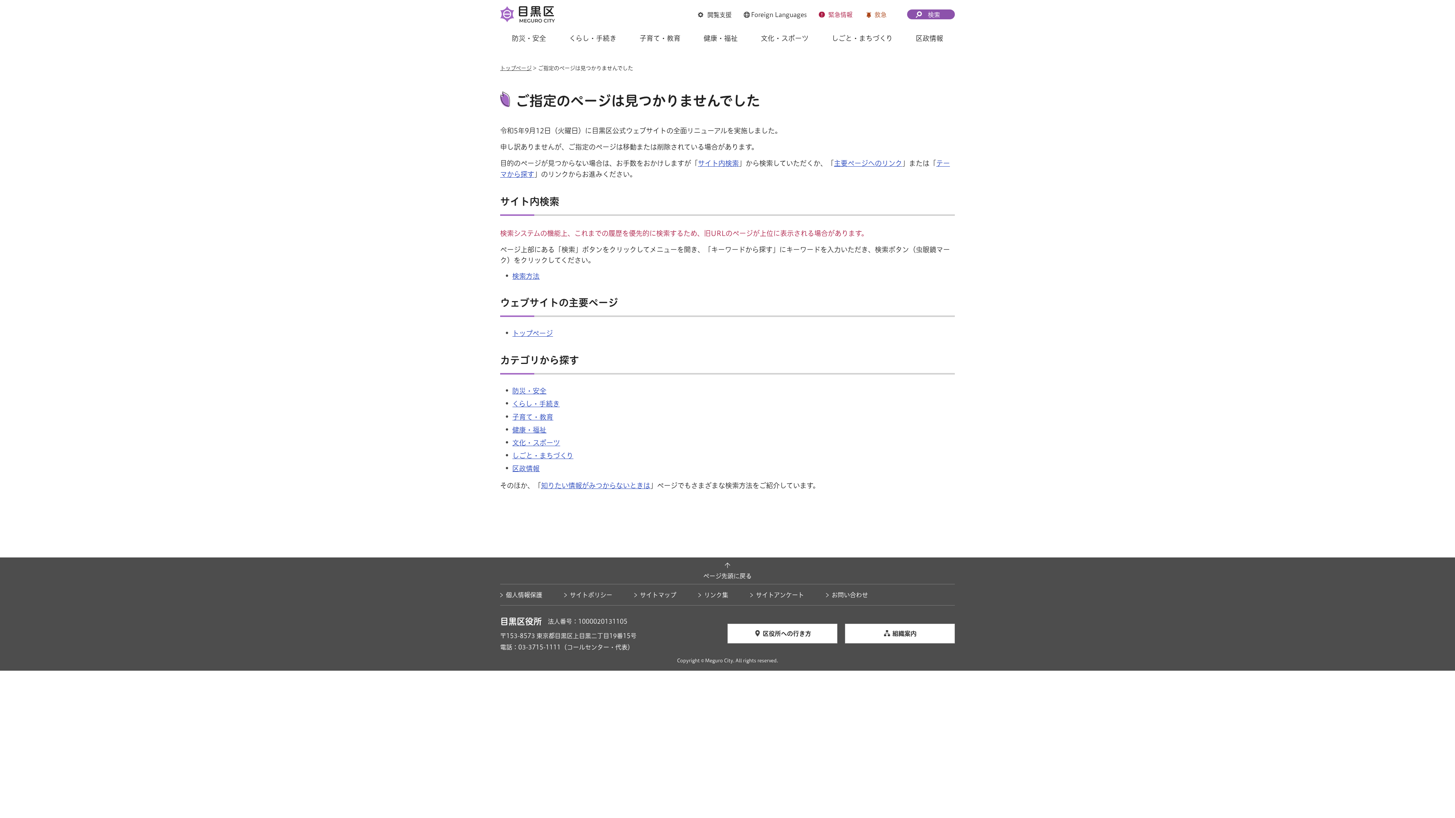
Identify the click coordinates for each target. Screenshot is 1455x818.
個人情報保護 (524, 595)
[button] (714, 15)
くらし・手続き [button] (592, 38)
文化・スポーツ (536, 442)
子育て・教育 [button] (660, 38)
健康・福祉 (529, 429)
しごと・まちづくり (542, 455)
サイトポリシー (591, 595)
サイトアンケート (780, 595)
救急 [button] (881, 15)
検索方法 (526, 276)
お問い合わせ (850, 595)
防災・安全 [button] (529, 38)
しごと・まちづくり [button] (862, 38)
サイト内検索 (718, 163)
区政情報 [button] (929, 38)
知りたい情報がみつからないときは (595, 485)
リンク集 (716, 595)
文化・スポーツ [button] (785, 38)
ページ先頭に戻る (727, 576)
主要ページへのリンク (868, 163)
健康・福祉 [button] (721, 38)
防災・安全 (529, 390)
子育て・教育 (532, 417)
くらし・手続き (536, 403)
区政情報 (526, 468)
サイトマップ (658, 595)
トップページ (516, 68)
